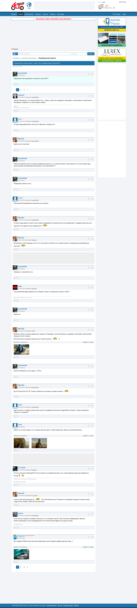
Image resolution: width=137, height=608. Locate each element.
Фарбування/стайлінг (47, 58)
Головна (16, 58)
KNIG (20, 286)
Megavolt (21, 536)
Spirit (20, 405)
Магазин (76, 605)
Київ (104, 2)
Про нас (60, 605)
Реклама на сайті (68, 605)
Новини (13, 14)
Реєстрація (116, 14)
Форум (20, 14)
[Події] (29, 6)
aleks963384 (22, 73)
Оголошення (29, 14)
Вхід (124, 14)
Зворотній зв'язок (52, 605)
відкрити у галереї (88, 342)
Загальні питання (29, 58)
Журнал (38, 14)
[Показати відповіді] (89, 74)
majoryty (21, 95)
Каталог (45, 14)
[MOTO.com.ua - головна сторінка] (17, 9)
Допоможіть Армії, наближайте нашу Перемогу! (53, 19)
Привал (52, 14)
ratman (20, 513)
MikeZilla (21, 139)
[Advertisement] (64, 5)
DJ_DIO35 (21, 468)
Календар (60, 14)
